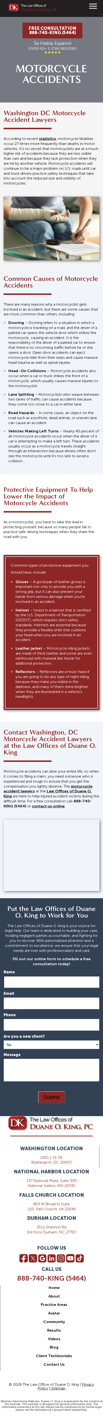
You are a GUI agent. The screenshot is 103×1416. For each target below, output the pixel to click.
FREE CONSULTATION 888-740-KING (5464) (52, 30)
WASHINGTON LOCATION (51, 1148)
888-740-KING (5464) (51, 1278)
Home (54, 1287)
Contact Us (54, 1364)
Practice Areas (54, 1304)
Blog (54, 1347)
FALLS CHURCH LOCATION (51, 1195)
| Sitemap (57, 1388)
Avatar (54, 1313)
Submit (51, 1097)
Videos (54, 1339)
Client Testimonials (54, 1356)
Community (54, 1321)
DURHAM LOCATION (51, 1218)
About (54, 1296)
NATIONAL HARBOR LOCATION (51, 1172)
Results (54, 1330)
